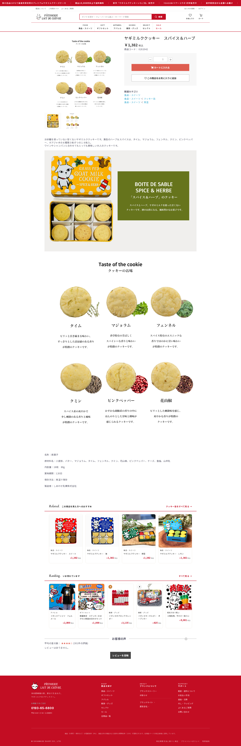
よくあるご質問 (67, 8)
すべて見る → (185, 576)
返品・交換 (183, 699)
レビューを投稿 (120, 655)
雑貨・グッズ (107, 703)
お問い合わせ (184, 712)
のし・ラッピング (185, 703)
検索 (160, 16)
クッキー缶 (149, 98)
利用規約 (206, 741)
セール (104, 712)
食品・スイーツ (132, 95)
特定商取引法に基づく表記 (167, 741)
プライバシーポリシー (190, 741)
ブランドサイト (146, 702)
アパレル (105, 699)
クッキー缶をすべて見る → (179, 506)
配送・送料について (186, 691)
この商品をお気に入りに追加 (161, 78)
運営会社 (143, 706)
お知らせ (143, 695)
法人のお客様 (189, 8)
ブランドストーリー (148, 691)
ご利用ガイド (54, 8)
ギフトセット (107, 695)
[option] (81, 73)
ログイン (201, 8)
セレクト (105, 707)
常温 (146, 102)
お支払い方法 (184, 695)
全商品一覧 (106, 716)
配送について (41, 8)
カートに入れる (162, 67)
